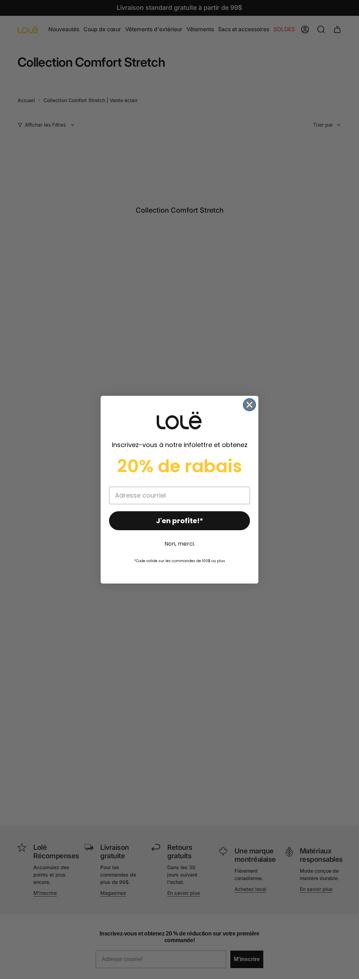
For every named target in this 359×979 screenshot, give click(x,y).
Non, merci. (179, 544)
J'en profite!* (179, 521)
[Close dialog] (249, 405)
